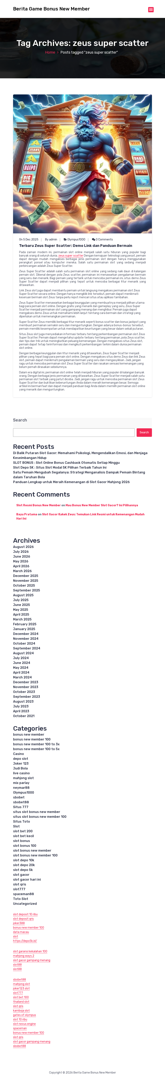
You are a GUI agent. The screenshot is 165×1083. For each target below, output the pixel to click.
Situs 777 (20, 807)
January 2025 (24, 629)
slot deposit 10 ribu (25, 914)
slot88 (17, 964)
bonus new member (28, 734)
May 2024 (20, 668)
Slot (16, 826)
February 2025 (24, 624)
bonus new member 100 (32, 739)
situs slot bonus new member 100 (39, 817)
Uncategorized (25, 904)
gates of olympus (24, 1015)
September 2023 (26, 697)
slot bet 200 (23, 831)
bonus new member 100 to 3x (36, 744)
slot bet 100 (21, 997)
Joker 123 (21, 763)
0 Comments (104, 239)
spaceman (20, 1028)
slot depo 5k (23, 870)
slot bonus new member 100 (35, 855)
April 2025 (21, 614)
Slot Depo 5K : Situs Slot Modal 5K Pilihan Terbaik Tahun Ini (59, 467)
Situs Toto (21, 821)
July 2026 (21, 552)
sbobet (19, 797)
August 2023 (23, 701)
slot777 (19, 889)
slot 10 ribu (20, 1019)
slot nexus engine (24, 1024)
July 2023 (21, 706)
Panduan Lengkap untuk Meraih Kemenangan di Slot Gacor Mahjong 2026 (71, 482)
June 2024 (21, 663)
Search (20, 420)
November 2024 (25, 639)
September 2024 (26, 648)
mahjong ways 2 (23, 956)
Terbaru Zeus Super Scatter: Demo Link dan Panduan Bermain (75, 245)
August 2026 (23, 547)
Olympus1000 (76, 239)
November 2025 (25, 581)
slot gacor (21, 875)
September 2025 (26, 590)
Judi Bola (20, 768)
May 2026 (20, 561)
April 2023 (21, 711)
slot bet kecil (23, 836)
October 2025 (24, 585)
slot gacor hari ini (27, 879)
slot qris (19, 884)
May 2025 (20, 610)
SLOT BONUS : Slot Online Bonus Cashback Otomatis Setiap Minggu (66, 463)
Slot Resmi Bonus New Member (38, 505)
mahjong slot (23, 778)
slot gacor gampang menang (31, 960)
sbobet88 (21, 802)
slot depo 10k (23, 860)
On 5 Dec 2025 (28, 239)
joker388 (19, 923)
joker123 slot (21, 988)
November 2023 (25, 687)
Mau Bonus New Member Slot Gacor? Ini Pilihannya (102, 505)
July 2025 (21, 600)
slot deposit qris (23, 918)
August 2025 (23, 595)
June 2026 (21, 556)
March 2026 (22, 571)
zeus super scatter (70, 255)
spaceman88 (23, 894)
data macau (21, 932)
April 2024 (21, 672)
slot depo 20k (24, 865)
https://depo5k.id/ (25, 941)
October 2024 (24, 643)
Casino (18, 754)
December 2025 (25, 576)
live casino (21, 773)
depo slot (20, 759)
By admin (51, 239)
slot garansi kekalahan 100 (30, 951)
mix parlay (21, 783)
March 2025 (22, 619)
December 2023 (25, 682)
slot (15, 936)
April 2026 (21, 566)
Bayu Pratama (26, 514)
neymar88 (21, 788)
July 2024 (21, 658)
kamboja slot (21, 1010)
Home (50, 52)
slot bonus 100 (24, 846)
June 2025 (21, 605)
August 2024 (23, 653)
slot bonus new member (32, 850)
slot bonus (21, 841)
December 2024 (25, 634)
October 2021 (23, 716)
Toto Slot (20, 899)
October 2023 (24, 692)
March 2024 (22, 677)
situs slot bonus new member (36, 812)
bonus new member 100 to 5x (36, 749)
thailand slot (21, 1001)
